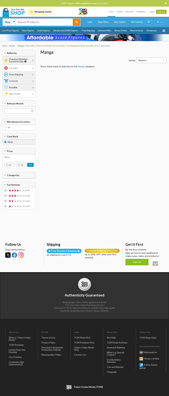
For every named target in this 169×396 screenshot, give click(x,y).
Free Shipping (88, 30)
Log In (152, 11)
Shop (111, 11)
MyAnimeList (150, 352)
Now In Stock (136, 30)
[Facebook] (14, 255)
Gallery (129, 11)
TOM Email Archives (117, 342)
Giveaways (151, 30)
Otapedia (140, 11)
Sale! (90, 22)
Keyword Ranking (116, 347)
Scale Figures (43, 30)
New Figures (28, 30)
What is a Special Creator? (115, 353)
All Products (137, 22)
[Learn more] (25, 61)
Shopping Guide (42, 11)
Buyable (13, 87)
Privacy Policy (48, 342)
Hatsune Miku (104, 30)
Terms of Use (48, 337)
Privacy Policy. (76, 386)
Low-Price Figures (10, 30)
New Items (103, 22)
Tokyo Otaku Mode (83, 11)
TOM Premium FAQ (84, 342)
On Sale (13, 68)
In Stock (13, 80)
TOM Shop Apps (148, 337)
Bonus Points (121, 30)
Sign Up (161, 12)
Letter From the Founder (17, 350)
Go (30, 165)
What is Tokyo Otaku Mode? (20, 338)
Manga (46, 52)
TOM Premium (16, 344)
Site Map (111, 337)
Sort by (132, 60)
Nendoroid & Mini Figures (65, 30)
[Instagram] (20, 255)
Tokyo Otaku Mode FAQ (84, 348)
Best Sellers (119, 22)
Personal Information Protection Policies (52, 348)
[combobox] (44, 22)
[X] (8, 255)
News (119, 11)
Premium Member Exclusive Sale (18, 60)
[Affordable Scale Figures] (84, 37)
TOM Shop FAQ (82, 337)
